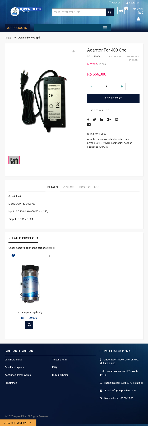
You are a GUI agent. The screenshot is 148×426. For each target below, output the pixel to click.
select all (50, 247)
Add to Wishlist (100, 110)
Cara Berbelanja (13, 359)
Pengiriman (11, 382)
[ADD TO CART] (29, 325)
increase (122, 86)
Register (134, 3)
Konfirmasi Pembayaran (18, 375)
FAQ (54, 367)
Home (8, 37)
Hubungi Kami (60, 375)
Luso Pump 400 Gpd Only (29, 312)
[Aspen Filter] (26, 12)
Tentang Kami (59, 359)
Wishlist (117, 3)
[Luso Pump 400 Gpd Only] (29, 283)
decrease (91, 86)
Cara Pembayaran (14, 367)
